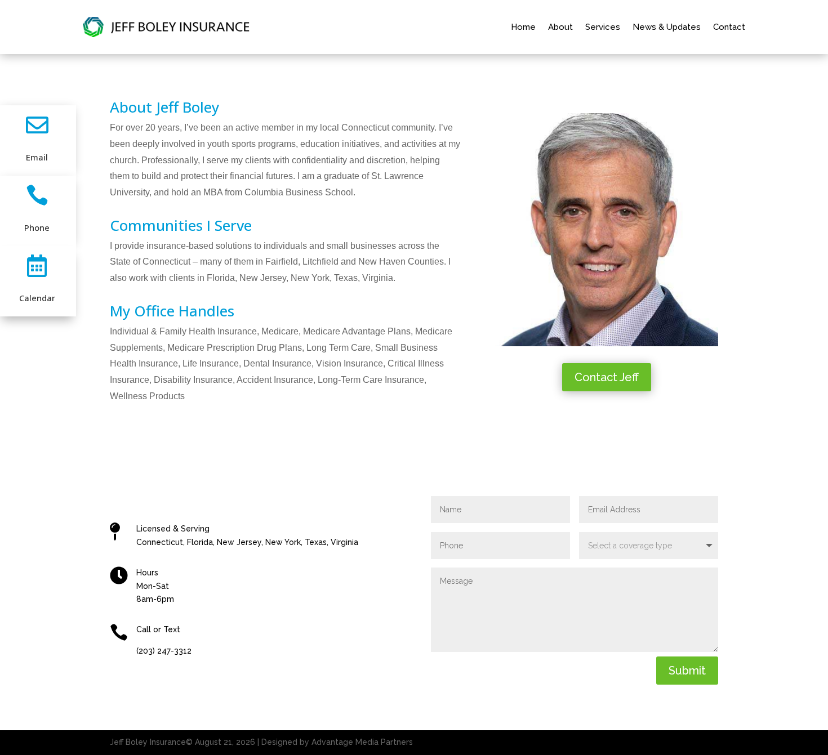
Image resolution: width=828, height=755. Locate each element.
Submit (687, 670)
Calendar (37, 297)
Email (37, 157)
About (560, 27)
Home (523, 27)
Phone (37, 227)
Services (602, 27)
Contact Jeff (607, 377)
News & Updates (667, 27)
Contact (729, 27)
